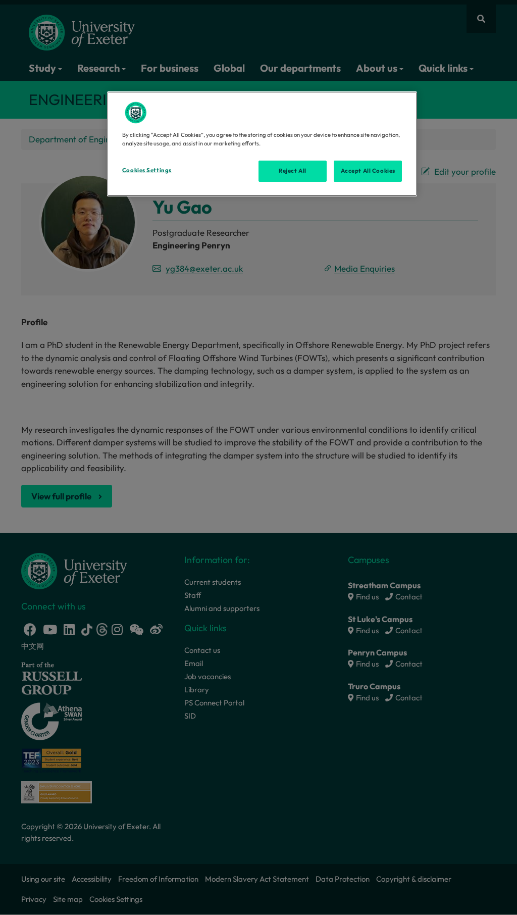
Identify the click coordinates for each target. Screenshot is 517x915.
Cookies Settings (147, 170)
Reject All (292, 170)
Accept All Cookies (368, 170)
